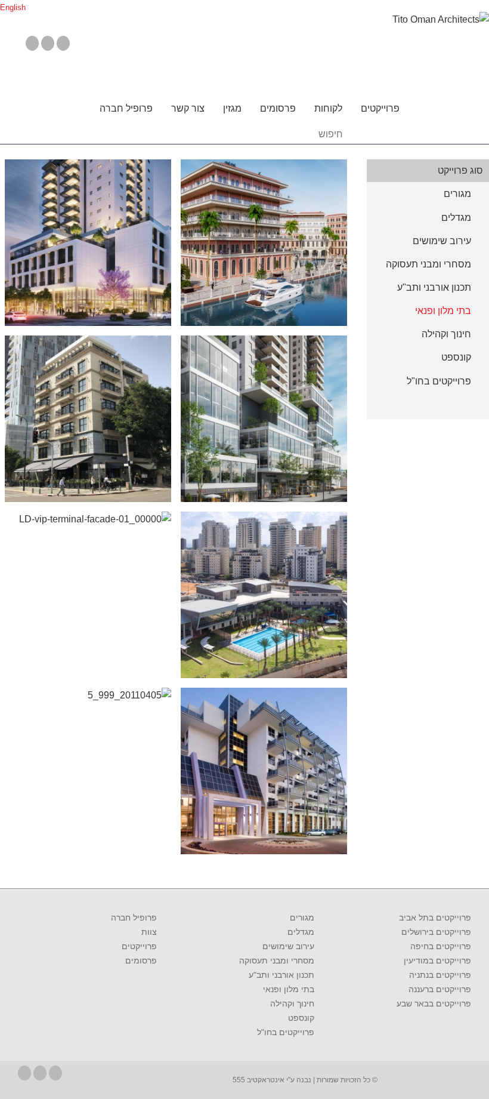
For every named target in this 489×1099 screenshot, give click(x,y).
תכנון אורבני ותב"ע (281, 975)
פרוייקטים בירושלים (436, 932)
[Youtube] (47, 43)
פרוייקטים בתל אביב (435, 917)
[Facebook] (32, 43)
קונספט (301, 1018)
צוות (149, 932)
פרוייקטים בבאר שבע (434, 1003)
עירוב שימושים (288, 946)
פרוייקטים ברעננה (439, 989)
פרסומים (278, 108)
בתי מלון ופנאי (288, 989)
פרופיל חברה (126, 108)
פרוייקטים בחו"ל (285, 1032)
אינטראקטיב (264, 1080)
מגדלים (300, 932)
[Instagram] (63, 43)
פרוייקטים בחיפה (440, 946)
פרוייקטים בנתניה (440, 975)
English (13, 7)
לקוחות (328, 108)
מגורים (302, 917)
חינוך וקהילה (292, 1003)
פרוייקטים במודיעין (437, 960)
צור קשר (188, 108)
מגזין (232, 108)
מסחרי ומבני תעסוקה (276, 960)
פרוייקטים (380, 108)
